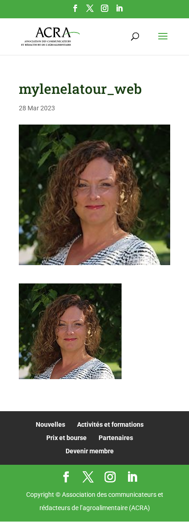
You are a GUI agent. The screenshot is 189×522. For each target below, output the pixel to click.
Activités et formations (110, 424)
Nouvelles (50, 424)
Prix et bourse (66, 437)
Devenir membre (90, 451)
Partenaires (116, 437)
